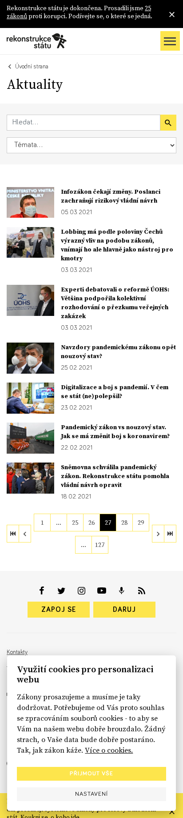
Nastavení (91, 794)
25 (75, 522)
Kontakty (17, 652)
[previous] (25, 533)
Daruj (124, 609)
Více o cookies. (109, 750)
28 (124, 522)
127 (99, 544)
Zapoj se (58, 609)
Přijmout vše (91, 773)
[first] (13, 533)
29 (141, 522)
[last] (170, 533)
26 (91, 522)
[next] (158, 533)
